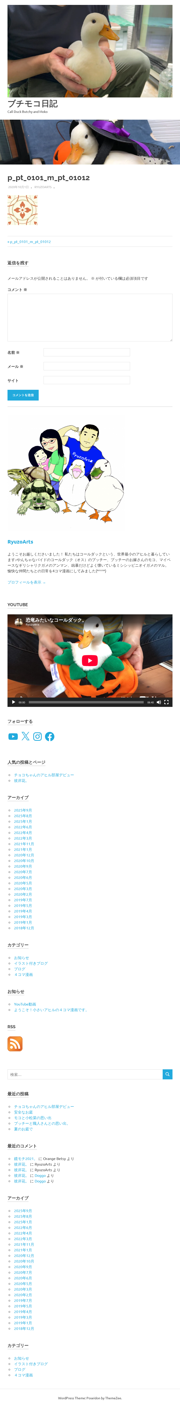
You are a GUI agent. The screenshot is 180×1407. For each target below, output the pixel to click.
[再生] (13, 702)
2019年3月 (23, 916)
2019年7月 (23, 899)
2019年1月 (23, 922)
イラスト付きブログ (31, 963)
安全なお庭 (23, 1112)
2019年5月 (23, 905)
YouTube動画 (25, 1004)
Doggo (40, 1175)
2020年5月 (23, 883)
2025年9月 (23, 810)
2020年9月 (23, 866)
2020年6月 (23, 877)
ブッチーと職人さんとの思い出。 (42, 1123)
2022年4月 (23, 832)
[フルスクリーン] (166, 702)
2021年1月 (23, 849)
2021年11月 (24, 843)
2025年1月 (23, 821)
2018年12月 (24, 927)
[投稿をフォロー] (15, 1049)
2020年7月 (23, 871)
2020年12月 (24, 854)
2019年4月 (23, 911)
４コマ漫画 (23, 974)
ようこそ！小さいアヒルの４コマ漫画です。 (51, 1009)
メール (15, 366)
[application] (90, 660)
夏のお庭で (23, 1128)
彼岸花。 (21, 780)
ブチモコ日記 (33, 103)
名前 (14, 352)
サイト (13, 380)
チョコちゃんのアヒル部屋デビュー (44, 774)
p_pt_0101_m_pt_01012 (30, 241)
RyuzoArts (43, 187)
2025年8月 (23, 815)
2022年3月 (23, 838)
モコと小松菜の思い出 (33, 1117)
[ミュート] (159, 702)
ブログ (19, 968)
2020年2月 (23, 894)
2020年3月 (23, 888)
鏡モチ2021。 (26, 1158)
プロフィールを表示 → (27, 582)
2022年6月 (23, 826)
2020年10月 (24, 860)
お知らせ (21, 957)
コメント (17, 289)
